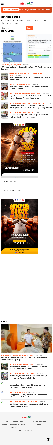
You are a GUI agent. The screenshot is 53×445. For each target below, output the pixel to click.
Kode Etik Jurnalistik (13, 421)
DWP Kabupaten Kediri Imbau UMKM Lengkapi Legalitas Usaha (28, 87)
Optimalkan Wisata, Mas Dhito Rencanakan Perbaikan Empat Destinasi (27, 386)
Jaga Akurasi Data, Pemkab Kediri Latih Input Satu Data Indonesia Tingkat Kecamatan (30, 97)
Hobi (23, 373)
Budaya (8, 355)
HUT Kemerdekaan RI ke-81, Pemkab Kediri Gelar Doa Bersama (30, 78)
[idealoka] (26, 3)
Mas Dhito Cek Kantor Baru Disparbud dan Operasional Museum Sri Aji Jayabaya (24, 358)
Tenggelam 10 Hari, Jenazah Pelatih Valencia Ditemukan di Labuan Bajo (28, 396)
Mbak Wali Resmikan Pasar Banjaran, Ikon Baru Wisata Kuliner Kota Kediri (28, 367)
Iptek (24, 94)
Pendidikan (31, 113)
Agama (11, 73)
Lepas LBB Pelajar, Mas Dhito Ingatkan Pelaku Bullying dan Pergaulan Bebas (28, 116)
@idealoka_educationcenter (13, 190)
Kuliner (29, 402)
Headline (13, 65)
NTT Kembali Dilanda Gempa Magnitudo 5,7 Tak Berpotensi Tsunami (26, 68)
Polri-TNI (40, 103)
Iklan (39, 425)
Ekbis (17, 84)
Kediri (29, 73)
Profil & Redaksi (26, 431)
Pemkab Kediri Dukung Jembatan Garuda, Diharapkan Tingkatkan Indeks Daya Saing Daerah (30, 106)
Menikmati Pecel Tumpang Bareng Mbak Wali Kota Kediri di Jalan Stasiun (30, 405)
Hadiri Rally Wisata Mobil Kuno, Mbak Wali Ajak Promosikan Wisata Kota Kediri (28, 377)
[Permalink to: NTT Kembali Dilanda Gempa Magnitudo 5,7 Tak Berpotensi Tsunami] (26, 48)
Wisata (32, 355)
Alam (2, 65)
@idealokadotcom (9, 181)
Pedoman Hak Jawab (39, 421)
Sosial (19, 65)
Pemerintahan (37, 73)
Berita (7, 65)
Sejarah (26, 355)
